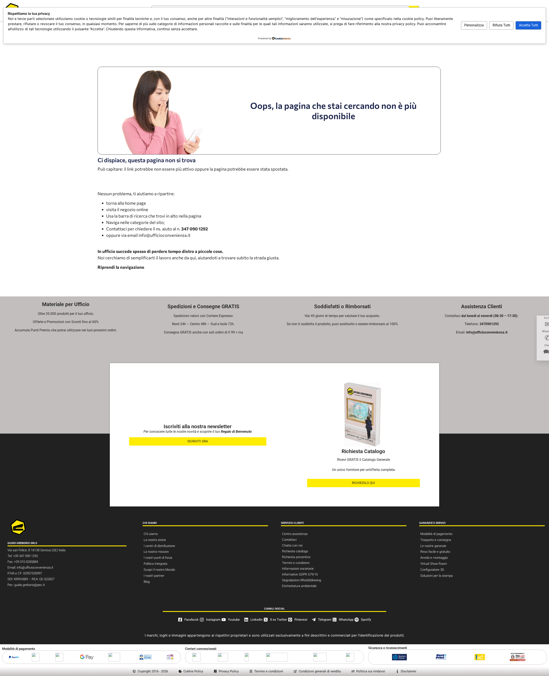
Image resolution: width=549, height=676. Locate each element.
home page (135, 203)
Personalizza (474, 25)
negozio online (134, 209)
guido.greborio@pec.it (29, 585)
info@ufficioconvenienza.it (164, 235)
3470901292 (489, 324)
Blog (147, 582)
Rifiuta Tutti (501, 25)
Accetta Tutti (528, 25)
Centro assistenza (295, 534)
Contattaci (289, 540)
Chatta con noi (292, 545)
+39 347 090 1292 (25, 556)
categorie (139, 222)
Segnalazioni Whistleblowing (301, 580)
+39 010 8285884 (26, 562)
